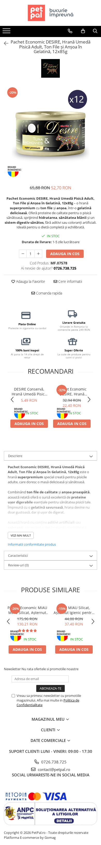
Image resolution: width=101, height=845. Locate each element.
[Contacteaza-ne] (70, 31)
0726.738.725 (53, 761)
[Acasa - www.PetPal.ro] (50, 13)
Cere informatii (69, 281)
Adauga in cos (65, 253)
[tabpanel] (50, 133)
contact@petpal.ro (53, 769)
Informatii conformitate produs (32, 544)
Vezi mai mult (21, 535)
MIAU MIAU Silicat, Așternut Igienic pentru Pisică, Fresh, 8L (74, 610)
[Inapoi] (4, 43)
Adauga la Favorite (30, 281)
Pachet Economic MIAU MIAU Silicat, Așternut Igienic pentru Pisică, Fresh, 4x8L (27, 610)
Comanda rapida (48, 293)
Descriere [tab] (15, 455)
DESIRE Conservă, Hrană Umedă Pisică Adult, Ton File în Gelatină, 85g (29, 391)
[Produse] (7, 32)
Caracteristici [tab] (18, 555)
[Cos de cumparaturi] (83, 31)
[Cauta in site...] (95, 31)
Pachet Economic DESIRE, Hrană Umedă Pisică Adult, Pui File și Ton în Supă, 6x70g (72, 391)
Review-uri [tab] (18, 565)
